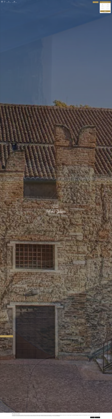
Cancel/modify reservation (105, 12)
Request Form (95, 2)
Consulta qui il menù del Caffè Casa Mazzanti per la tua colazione (6, 336)
